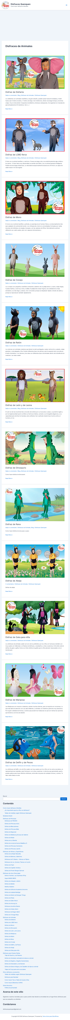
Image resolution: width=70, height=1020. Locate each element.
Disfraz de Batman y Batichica (13, 856)
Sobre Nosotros (7, 985)
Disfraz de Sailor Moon (11, 900)
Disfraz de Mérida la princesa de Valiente (16, 835)
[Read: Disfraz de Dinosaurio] (35, 448)
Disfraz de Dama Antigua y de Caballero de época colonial (21, 966)
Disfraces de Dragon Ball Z (12, 912)
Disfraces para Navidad (11, 977)
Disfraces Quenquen (20, 4)
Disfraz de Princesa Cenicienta (13, 846)
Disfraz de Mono (13, 217)
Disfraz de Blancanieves (11, 826)
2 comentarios (9, 584)
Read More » (9, 109)
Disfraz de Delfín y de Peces (19, 762)
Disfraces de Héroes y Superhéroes (13, 851)
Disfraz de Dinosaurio (15, 468)
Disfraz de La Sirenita (11, 840)
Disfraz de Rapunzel (10, 832)
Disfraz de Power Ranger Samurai (14, 870)
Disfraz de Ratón (13, 342)
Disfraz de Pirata (9, 898)
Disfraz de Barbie (9, 884)
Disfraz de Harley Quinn (11, 909)
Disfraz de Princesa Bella (12, 829)
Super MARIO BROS (10, 878)
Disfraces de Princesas (9, 818)
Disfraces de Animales (27, 95)
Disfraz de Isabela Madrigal (12, 892)
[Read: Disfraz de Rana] (35, 504)
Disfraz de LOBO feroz (16, 154)
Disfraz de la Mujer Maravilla (13, 854)
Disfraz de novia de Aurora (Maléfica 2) (16, 843)
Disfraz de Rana (13, 524)
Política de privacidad (11, 987)
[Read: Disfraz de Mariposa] (35, 680)
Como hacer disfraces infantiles (12, 808)
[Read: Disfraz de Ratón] (35, 323)
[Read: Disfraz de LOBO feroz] (35, 135)
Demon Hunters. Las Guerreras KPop (15, 875)
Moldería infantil (7, 816)
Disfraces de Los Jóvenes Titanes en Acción (17, 862)
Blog (19, 95)
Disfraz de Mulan (9, 837)
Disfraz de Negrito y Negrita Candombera (17, 961)
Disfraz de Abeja (13, 581)
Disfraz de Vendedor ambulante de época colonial (19, 958)
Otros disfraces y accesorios (11, 972)
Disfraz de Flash (9, 865)
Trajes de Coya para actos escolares (15, 969)
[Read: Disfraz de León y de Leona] (35, 385)
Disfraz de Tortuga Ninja (12, 914)
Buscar (5, 796)
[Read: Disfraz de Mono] (35, 197)
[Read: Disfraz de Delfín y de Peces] (35, 742)
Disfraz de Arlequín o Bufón (12, 881)
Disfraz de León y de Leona (18, 405)
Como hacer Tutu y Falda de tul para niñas (17, 980)
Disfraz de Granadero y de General (15, 964)
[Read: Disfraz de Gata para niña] (35, 617)
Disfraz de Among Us (11, 903)
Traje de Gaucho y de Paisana (13, 955)
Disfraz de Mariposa (15, 700)
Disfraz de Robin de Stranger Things (15, 895)
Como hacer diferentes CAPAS (13, 982)
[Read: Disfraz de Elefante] (35, 72)
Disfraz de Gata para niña (17, 637)
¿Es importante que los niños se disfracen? (17, 810)
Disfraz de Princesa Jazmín (12, 849)
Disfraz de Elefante (14, 92)
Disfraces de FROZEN (11, 821)
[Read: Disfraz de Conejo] (35, 260)
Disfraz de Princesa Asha (12, 823)
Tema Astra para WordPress (51, 1016)
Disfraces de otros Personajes (11, 873)
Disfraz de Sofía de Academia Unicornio (16, 889)
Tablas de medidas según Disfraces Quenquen (18, 813)
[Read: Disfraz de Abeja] (35, 561)
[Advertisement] (35, 23)
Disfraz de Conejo (14, 280)
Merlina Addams (9, 886)
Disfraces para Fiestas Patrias (11, 953)
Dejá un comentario (11, 95)
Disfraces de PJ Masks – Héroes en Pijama (17, 859)
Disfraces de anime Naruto (12, 906)
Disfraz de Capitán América (12, 868)
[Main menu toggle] (66, 5)
